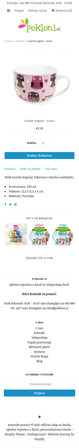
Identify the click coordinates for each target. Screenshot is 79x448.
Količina (31, 142)
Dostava (10, 169)
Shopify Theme (15, 434)
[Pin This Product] (15, 204)
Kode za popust (30, 169)
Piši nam (51, 169)
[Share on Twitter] (10, 204)
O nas (39, 328)
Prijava (19, 10)
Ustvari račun (37, 10)
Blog (39, 361)
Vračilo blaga (39, 356)
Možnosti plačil (39, 347)
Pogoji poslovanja (39, 342)
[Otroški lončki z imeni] (16, 244)
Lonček (20, 41)
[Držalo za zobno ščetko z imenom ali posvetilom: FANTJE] (63, 244)
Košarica (63, 10)
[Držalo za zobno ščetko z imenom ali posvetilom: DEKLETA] (40, 244)
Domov (8, 41)
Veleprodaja (39, 337)
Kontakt (39, 333)
